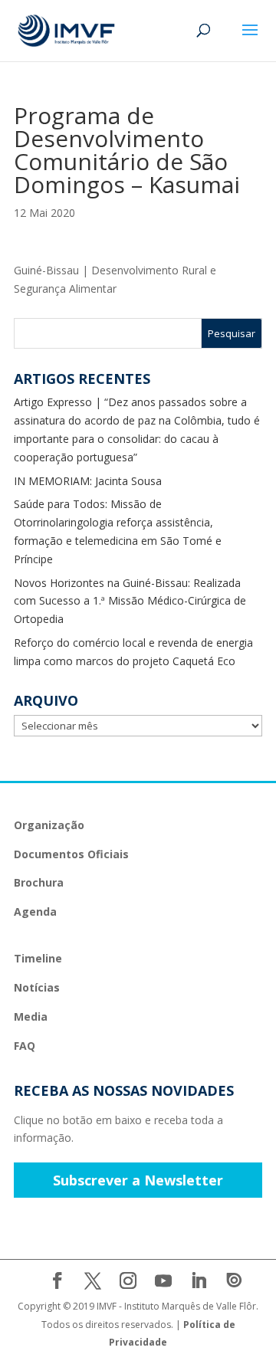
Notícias (37, 987)
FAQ (24, 1045)
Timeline (38, 958)
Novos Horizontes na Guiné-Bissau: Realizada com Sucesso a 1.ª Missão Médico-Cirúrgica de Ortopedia (130, 601)
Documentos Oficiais (71, 854)
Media (31, 1016)
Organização (49, 825)
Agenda (35, 911)
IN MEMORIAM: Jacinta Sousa (88, 481)
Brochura (39, 882)
